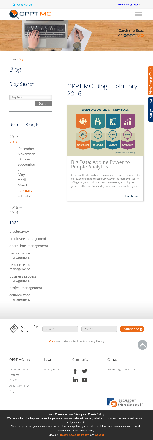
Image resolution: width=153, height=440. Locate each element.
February (25, 190)
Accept (99, 434)
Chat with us (24, 4)
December (26, 149)
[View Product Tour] (150, 80)
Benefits (14, 380)
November (26, 154)
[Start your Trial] (150, 109)
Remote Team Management (19, 267)
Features (14, 374)
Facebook (75, 371)
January (24, 196)
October (24, 159)
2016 (13, 142)
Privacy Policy (52, 369)
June (21, 170)
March (23, 185)
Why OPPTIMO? (18, 369)
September (26, 164)
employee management (27, 239)
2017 (13, 137)
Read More (131, 196)
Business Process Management (23, 278)
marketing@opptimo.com (121, 369)
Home (13, 59)
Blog (11, 391)
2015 (13, 207)
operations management (28, 246)
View (52, 341)
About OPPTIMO (19, 385)
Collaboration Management (20, 297)
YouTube (84, 380)
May (21, 175)
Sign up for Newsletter (29, 329)
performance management (19, 255)
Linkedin (75, 380)
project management (25, 288)
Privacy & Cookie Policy (74, 434)
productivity (19, 231)
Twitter (84, 371)
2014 (13, 213)
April (22, 180)
